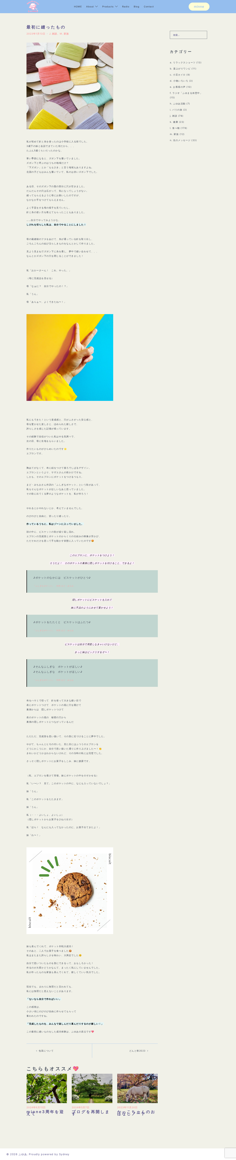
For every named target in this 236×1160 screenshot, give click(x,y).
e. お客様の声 (178, 86)
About (90, 6)
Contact (149, 6)
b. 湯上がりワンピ (180, 68)
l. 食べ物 (175, 128)
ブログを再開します (91, 1112)
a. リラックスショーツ (183, 62)
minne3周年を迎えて (45, 1112)
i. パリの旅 (176, 109)
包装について (46, 1050)
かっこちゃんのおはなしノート (136, 1112)
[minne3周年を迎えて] (46, 1088)
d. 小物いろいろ (179, 80)
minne (199, 7)
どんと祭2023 (137, 1050)
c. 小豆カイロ (178, 74)
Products (108, 6)
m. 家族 (64, 33)
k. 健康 (174, 121)
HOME (78, 6)
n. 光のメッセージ (180, 140)
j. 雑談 (53, 33)
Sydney (64, 1154)
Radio (125, 6)
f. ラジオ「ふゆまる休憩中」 (186, 93)
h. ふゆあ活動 (178, 103)
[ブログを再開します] (92, 1088)
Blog (136, 6)
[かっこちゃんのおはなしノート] (137, 1088)
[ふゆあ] (32, 6)
